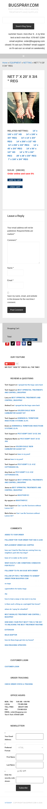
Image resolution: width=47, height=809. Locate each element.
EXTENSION (9, 630)
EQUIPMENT (15, 63)
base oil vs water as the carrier (16, 558)
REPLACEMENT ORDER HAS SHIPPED (19, 545)
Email (10, 280)
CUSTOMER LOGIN (12, 667)
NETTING (27, 63)
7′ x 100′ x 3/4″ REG (18, 159)
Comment (12, 240)
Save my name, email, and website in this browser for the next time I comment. (22, 299)
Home (5, 63)
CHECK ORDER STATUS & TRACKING (19, 684)
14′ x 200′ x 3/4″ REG (18, 145)
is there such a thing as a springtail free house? (22, 604)
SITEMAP (8, 803)
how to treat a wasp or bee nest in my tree (20, 599)
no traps (8, 584)
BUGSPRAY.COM (23, 5)
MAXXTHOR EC (23, 495)
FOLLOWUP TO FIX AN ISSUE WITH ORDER (21, 571)
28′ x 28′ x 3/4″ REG (26, 156)
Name (10, 268)
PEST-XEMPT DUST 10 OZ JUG (29, 434)
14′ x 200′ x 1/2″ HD (26, 141)
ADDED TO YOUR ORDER (14, 535)
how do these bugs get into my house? (19, 640)
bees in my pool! (24, 454)
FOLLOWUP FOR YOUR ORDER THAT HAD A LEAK (24, 540)
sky (6, 594)
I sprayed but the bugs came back (30, 385)
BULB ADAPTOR (11, 635)
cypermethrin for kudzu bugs (15, 589)
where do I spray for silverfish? (16, 609)
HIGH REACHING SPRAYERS (15, 645)
